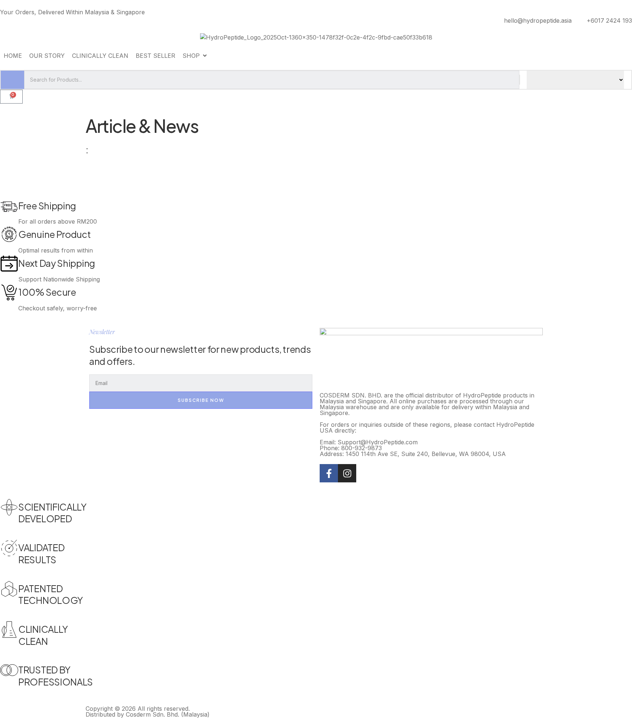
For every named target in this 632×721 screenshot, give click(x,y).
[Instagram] (347, 473)
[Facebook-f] (329, 473)
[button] (195, 55)
